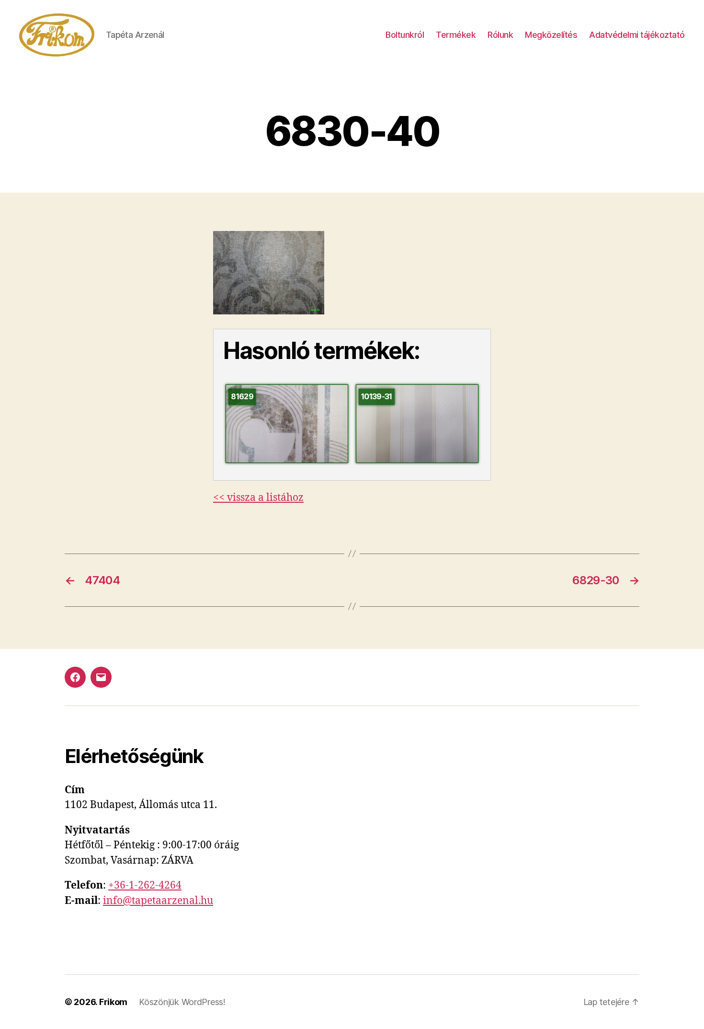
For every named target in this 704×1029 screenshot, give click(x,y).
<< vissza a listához (258, 497)
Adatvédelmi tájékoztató (637, 35)
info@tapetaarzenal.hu (158, 900)
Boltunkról (405, 35)
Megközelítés (551, 35)
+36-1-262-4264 (145, 885)
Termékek (456, 35)
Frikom (113, 1002)
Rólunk (500, 35)
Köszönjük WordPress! (182, 1002)
